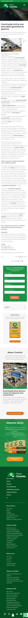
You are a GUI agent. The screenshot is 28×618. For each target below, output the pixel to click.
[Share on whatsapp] (20, 261)
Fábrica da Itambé (10, 598)
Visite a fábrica (10, 540)
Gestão (8, 481)
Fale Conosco (9, 591)
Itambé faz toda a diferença (13, 531)
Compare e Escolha (11, 563)
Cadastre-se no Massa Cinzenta (13, 519)
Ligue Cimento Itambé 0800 (13, 593)
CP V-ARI (8, 560)
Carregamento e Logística (12, 602)
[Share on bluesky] (22, 261)
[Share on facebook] (12, 261)
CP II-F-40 (8, 561)
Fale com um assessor (11, 596)
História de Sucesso (11, 538)
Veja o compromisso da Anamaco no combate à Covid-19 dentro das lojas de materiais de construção (13, 227)
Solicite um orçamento (11, 595)
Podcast (8, 495)
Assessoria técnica (11, 609)
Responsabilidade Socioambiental (14, 535)
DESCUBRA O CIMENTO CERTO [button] (15, 341)
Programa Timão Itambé (12, 607)
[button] (24, 6)
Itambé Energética (10, 544)
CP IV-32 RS (9, 558)
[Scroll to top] (13, 615)
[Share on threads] (15, 261)
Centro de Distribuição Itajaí (13, 604)
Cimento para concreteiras (12, 579)
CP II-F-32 (8, 556)
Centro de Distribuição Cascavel (14, 605)
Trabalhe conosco (10, 547)
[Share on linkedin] (19, 261)
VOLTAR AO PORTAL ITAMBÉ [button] (7, 1)
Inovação (8, 484)
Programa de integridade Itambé (14, 533)
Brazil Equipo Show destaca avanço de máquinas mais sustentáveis (14, 393)
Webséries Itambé (10, 528)
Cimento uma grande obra (12, 529)
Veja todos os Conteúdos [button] (15, 413)
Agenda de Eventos (11, 492)
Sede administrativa (11, 600)
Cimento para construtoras (12, 577)
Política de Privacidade (11, 546)
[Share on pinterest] (17, 261)
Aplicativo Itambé (10, 565)
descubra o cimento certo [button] (15, 459)
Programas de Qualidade (12, 537)
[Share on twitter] (13, 261)
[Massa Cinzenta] (9, 5)
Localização (9, 542)
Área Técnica (10, 478)
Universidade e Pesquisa (19, 256)
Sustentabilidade (11, 486)
